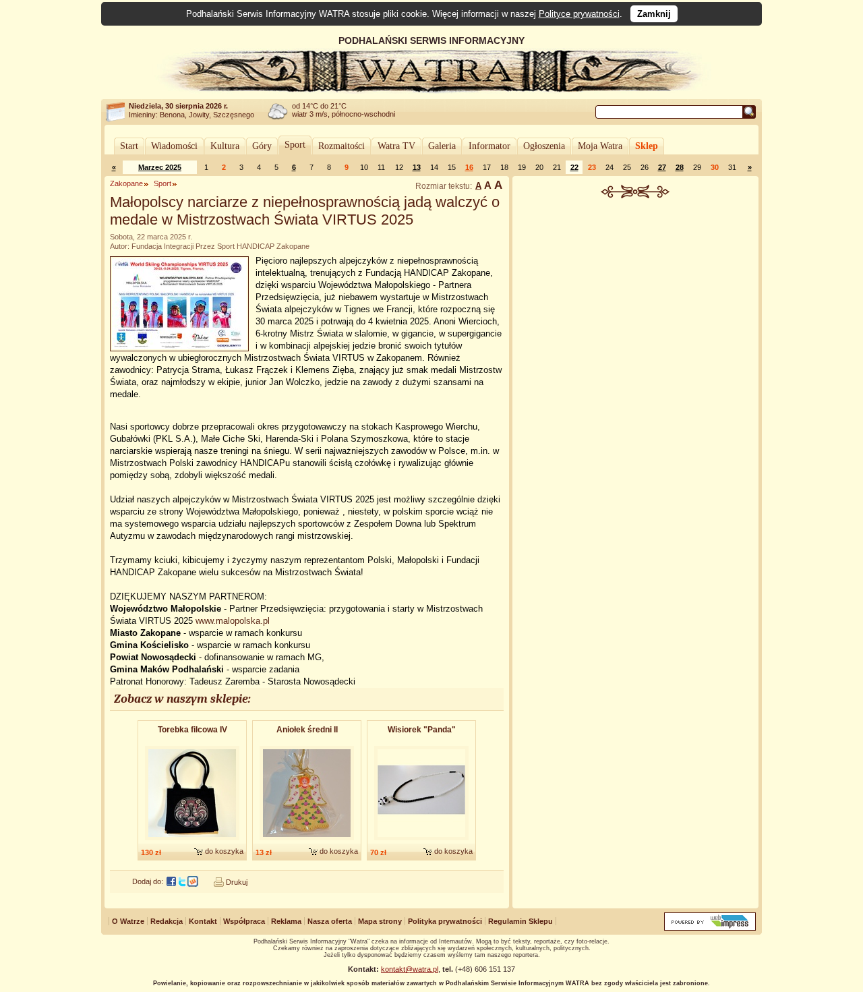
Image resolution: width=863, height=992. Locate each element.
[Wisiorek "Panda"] (421, 841)
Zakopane (126, 183)
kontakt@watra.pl (409, 969)
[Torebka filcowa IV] (192, 841)
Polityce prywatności (579, 14)
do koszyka (224, 851)
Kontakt (203, 921)
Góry (262, 146)
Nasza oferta (329, 921)
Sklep (646, 146)
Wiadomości (174, 146)
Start (129, 146)
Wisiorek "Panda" (422, 729)
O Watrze (128, 921)
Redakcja (166, 921)
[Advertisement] (636, 299)
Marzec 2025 (159, 167)
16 (469, 167)
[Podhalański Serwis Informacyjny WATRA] (431, 90)
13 (417, 167)
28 (680, 167)
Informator (489, 146)
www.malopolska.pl (233, 621)
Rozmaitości (341, 146)
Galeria (442, 146)
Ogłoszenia (544, 146)
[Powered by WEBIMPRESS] (710, 928)
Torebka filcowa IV (192, 729)
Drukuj (236, 882)
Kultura (224, 146)
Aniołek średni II (307, 729)
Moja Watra (600, 146)
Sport (295, 145)
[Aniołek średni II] (307, 841)
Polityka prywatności (445, 921)
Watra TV (396, 146)
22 (574, 167)
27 (662, 167)
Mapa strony (380, 921)
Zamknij (654, 14)
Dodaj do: (147, 881)
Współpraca (244, 921)
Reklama (286, 921)
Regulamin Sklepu (520, 921)
